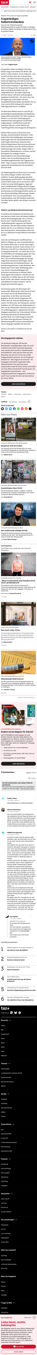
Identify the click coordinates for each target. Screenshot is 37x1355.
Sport (3, 1043)
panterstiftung (5, 1147)
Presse (3, 1116)
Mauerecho (4, 1177)
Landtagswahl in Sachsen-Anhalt (11, 1073)
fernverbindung (6, 1168)
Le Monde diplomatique (8, 1264)
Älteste (34, 772)
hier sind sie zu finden (27, 789)
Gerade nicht (27, 1317)
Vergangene (5, 1238)
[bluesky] (15, 1013)
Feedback (4, 1308)
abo (2, 1129)
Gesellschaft (5, 1034)
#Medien (10, 394)
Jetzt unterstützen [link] (18, 384)
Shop (2, 1290)
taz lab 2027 (5, 1242)
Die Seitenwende (6, 1108)
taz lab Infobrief (6, 1212)
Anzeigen (4, 1295)
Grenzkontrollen (6, 1077)
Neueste (28, 772)
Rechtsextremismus (7, 1082)
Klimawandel (5, 1069)
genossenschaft (6, 1134)
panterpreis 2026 (6, 1151)
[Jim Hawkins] (7, 917)
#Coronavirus (18, 394)
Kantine (3, 1286)
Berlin (3, 1047)
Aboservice (4, 1312)
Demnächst (4, 1225)
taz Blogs (4, 1255)
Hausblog (4, 1103)
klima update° (5, 1173)
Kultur (3, 1038)
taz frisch (4, 1203)
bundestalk (4, 1164)
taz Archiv (4, 1268)
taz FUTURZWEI (6, 1260)
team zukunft (5, 1199)
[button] (34, 2)
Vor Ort (3, 1229)
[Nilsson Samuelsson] (3, 810)
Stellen (3, 1112)
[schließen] (34, 1317)
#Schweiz (4, 394)
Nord (2, 1051)
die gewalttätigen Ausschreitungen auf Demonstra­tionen (18, 113)
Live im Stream (6, 1233)
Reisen (3, 1282)
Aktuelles (4, 1099)
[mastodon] (11, 1013)
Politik (3, 1025)
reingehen (4, 1185)
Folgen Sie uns (5, 1013)
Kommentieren (13, 402)
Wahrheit (4, 1055)
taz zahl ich (4, 1138)
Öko (2, 1030)
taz (5, 1008)
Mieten (3, 1086)
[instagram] (19, 1013)
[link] (5, 7)
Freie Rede (4, 1181)
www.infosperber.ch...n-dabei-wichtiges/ (20, 803)
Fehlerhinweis (22, 402)
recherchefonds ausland (9, 1142)
